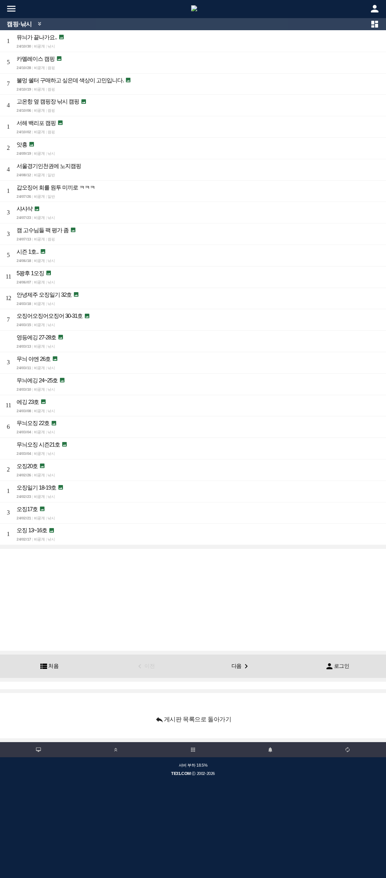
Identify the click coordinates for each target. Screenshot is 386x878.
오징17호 (27, 509)
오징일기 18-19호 (36, 487)
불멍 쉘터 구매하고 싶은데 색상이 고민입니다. (70, 80)
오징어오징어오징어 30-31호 (50, 316)
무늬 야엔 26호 (34, 359)
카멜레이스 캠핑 (36, 58)
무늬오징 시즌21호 (38, 444)
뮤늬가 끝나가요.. (37, 37)
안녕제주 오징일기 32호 (44, 294)
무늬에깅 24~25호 (37, 380)
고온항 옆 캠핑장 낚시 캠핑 (48, 101)
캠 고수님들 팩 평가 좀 (43, 230)
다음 (241, 666)
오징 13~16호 (32, 530)
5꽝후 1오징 (30, 273)
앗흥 (22, 144)
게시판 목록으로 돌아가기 (193, 719)
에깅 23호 (28, 402)
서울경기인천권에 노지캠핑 (49, 166)
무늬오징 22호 (33, 423)
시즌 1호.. (27, 251)
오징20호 (27, 466)
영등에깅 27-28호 (36, 337)
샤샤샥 (24, 208)
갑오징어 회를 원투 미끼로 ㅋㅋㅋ (56, 187)
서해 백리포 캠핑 (36, 123)
